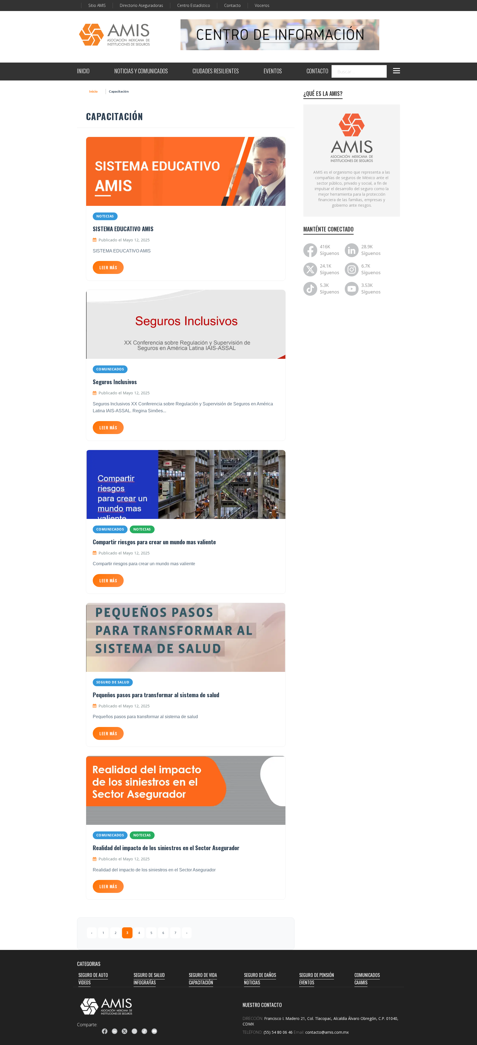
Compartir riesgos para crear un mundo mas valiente (154, 541)
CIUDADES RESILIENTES (216, 71)
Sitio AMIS (97, 5)
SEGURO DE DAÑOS (260, 975)
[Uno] (114, 34)
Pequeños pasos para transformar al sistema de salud (156, 694)
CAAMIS (360, 982)
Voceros (262, 5)
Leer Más (108, 267)
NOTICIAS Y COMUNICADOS (141, 71)
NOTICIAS (252, 982)
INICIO (83, 71)
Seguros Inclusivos (115, 381)
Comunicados (110, 369)
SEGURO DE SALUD (112, 682)
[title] (104, 1031)
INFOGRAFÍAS (145, 982)
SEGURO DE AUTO (93, 975)
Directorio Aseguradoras (141, 5)
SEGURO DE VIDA (203, 975)
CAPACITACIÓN (201, 982)
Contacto (232, 5)
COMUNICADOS (367, 975)
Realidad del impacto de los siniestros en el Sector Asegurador (166, 847)
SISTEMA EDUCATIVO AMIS (123, 228)
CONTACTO (317, 71)
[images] (352, 137)
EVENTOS (273, 71)
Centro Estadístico (193, 5)
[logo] (106, 1006)
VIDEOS (84, 982)
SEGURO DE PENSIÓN (316, 975)
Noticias (105, 216)
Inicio (93, 91)
